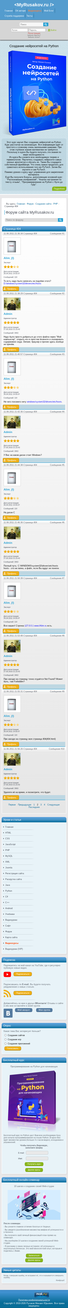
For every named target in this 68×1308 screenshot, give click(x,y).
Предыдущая (24, 804)
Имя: (20, 1158)
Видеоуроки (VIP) (14, 949)
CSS (7, 838)
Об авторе (20, 10)
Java (7, 885)
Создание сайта (43, 204)
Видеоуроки (11, 920)
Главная (9, 10)
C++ (7, 902)
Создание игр (14, 1039)
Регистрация (34, 33)
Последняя (34, 807)
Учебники (10, 914)
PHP (7, 850)
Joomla (8, 867)
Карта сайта (11, 937)
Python (8, 891)
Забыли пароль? (34, 35)
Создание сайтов (16, 1035)
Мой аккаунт (23, 1010)
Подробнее (59, 188)
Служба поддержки (14, 16)
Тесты (30, 16)
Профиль (11, 289)
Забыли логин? (34, 37)
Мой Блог (49, 10)
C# (6, 896)
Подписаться (22, 974)
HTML (8, 832)
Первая (12, 804)
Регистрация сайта (14, 873)
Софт (8, 925)
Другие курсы (34, 1170)
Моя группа (44, 1010)
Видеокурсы (34, 10)
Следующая (53, 804)
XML (7, 862)
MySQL (9, 856)
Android (9, 908)
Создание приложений (19, 1043)
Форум (8, 931)
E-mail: (21, 1153)
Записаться (34, 1255)
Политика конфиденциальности (34, 1300)
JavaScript (10, 844)
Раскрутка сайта (13, 879)
